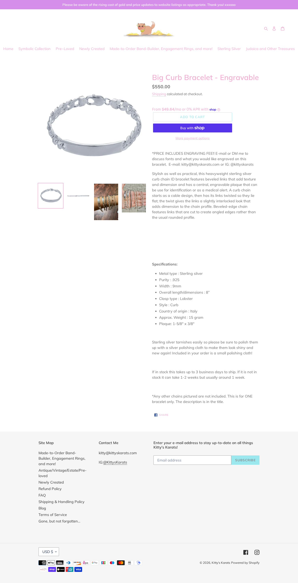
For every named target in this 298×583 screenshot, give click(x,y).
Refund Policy (50, 488)
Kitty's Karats (221, 563)
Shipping (159, 94)
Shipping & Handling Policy (62, 501)
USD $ (47, 551)
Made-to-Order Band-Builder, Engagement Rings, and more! (62, 458)
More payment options (193, 138)
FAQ (42, 495)
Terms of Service (53, 514)
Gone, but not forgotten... (59, 521)
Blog (42, 508)
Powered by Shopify (245, 563)
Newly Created (51, 482)
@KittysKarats (115, 462)
